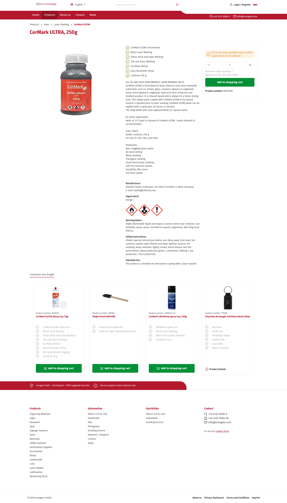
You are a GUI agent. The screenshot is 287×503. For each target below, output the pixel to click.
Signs (32, 418)
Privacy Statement (214, 497)
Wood (33, 455)
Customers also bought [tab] (42, 274)
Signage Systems (39, 430)
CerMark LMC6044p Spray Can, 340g (168, 316)
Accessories (36, 451)
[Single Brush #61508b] (115, 298)
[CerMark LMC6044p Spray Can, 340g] (171, 298)
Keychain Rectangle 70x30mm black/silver (227, 316)
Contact (92, 439)
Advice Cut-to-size (97, 414)
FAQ (90, 422)
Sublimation (36, 472)
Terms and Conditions (237, 497)
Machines (35, 439)
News (91, 443)
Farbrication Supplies (41, 447)
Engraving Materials (40, 414)
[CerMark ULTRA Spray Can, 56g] (58, 298)
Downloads (93, 418)
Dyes (32, 426)
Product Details (218, 369)
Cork (32, 463)
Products (35, 408)
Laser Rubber (37, 468)
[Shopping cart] (255, 4)
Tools (32, 434)
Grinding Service (96, 430)
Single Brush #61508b (103, 316)
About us (197, 497)
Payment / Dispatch (98, 434)
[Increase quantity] (250, 65)
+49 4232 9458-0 (221, 16)
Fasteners (35, 422)
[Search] (177, 4)
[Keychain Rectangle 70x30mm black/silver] (228, 298)
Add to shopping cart (230, 82)
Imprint (256, 497)
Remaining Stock (38, 476)
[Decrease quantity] (209, 65)
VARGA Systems (38, 443)
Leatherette (36, 459)
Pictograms (94, 426)
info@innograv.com (246, 16)
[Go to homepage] (46, 4)
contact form (222, 431)
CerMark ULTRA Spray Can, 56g (52, 316)
